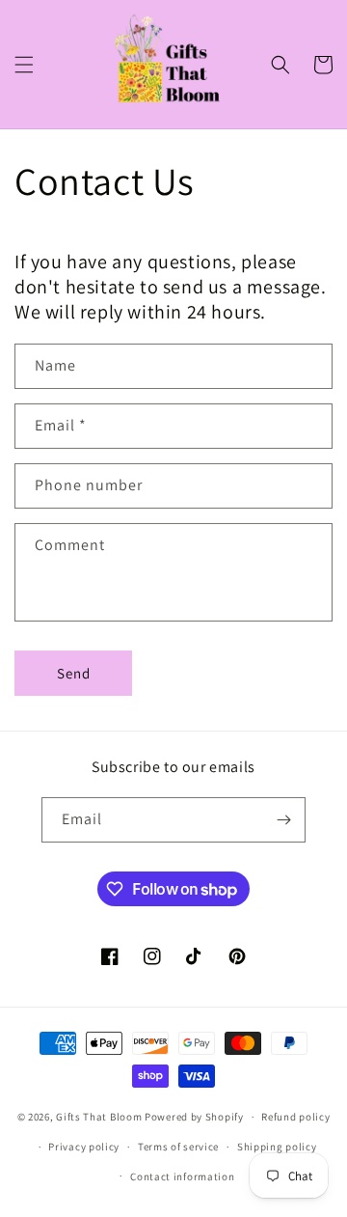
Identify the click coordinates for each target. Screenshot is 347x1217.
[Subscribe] (283, 820)
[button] (24, 64)
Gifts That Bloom (99, 1116)
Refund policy (295, 1116)
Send (74, 673)
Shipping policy (277, 1146)
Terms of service (178, 1146)
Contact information (182, 1176)
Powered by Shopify (194, 1116)
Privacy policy (84, 1146)
